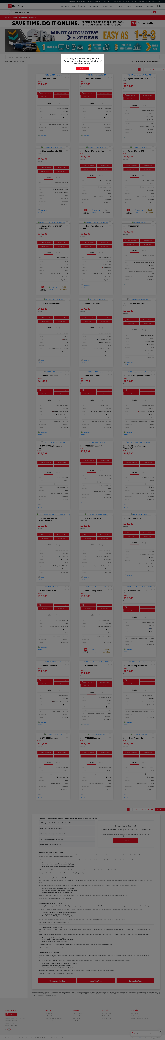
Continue (82, 68)
